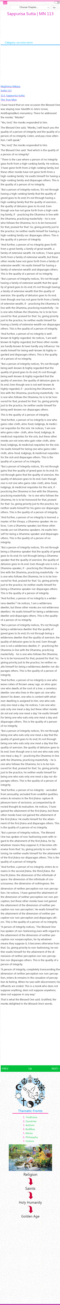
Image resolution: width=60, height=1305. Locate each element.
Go (54, 7)
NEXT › (55, 1068)
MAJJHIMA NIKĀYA (24, 42)
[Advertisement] (30, 1035)
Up (30, 1068)
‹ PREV (4, 1068)
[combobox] (30, 7)
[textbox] (29, 7)
